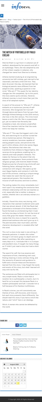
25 (11, 383)
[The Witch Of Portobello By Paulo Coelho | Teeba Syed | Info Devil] (17, 325)
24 (8, 383)
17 (8, 380)
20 (18, 380)
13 (18, 377)
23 (5, 383)
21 (21, 380)
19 (15, 380)
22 (24, 380)
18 (11, 380)
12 (15, 377)
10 (8, 377)
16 (5, 380)
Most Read (5, 334)
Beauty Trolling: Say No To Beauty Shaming (24, 348)
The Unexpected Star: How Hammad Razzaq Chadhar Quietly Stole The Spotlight (25, 341)
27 (18, 383)
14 (21, 377)
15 (24, 377)
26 (15, 383)
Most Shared (16, 334)
